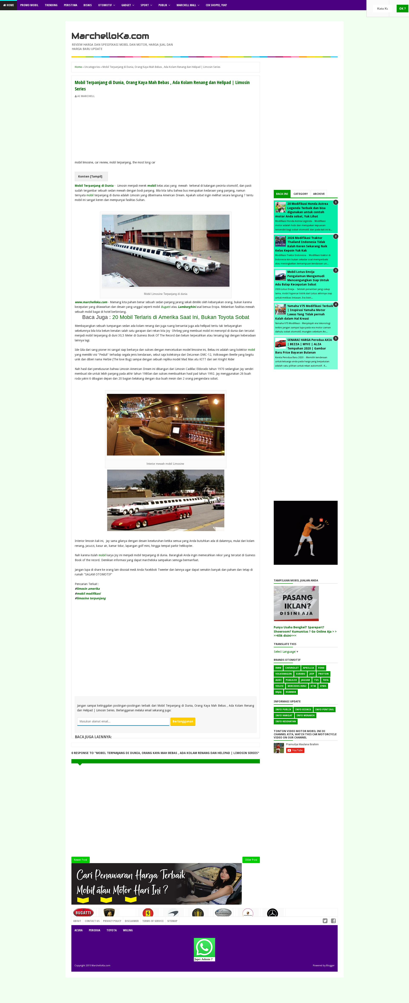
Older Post (251, 859)
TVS (316, 680)
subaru (300, 674)
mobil (151, 185)
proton (323, 674)
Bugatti (166, 307)
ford (321, 668)
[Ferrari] (148, 914)
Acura (78, 930)
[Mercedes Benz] (273, 915)
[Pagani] (223, 914)
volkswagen (283, 674)
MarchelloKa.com (110, 36)
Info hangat (283, 715)
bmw (278, 668)
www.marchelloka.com (91, 302)
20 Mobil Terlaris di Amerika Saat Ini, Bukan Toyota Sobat (180, 317)
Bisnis (88, 5)
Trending (51, 5)
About (77, 921)
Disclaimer (132, 921)
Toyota (112, 930)
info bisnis (303, 709)
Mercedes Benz (297, 686)
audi (278, 680)
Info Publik (283, 709)
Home (10, 5)
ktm (313, 686)
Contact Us (127, 920)
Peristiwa (70, 5)
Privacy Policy (112, 921)
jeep (311, 674)
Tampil (96, 176)
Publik (162, 5)
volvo (279, 686)
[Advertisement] (165, 130)
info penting (324, 709)
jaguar (305, 680)
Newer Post (80, 859)
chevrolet (292, 668)
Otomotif (105, 5)
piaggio (291, 680)
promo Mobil (29, 5)
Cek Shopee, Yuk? (216, 5)
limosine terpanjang (91, 598)
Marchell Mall (186, 5)
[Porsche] (248, 915)
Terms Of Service (153, 921)
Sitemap (172, 921)
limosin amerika (88, 588)
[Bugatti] (84, 914)
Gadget (126, 5)
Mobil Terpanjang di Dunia (94, 185)
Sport (145, 5)
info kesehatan (285, 721)
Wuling (128, 930)
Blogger (330, 965)
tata (325, 680)
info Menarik (306, 715)
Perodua (94, 930)
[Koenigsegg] (198, 915)
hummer (291, 692)
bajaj (278, 692)
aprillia (308, 668)
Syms (323, 686)
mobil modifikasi (89, 593)
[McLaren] (173, 915)
